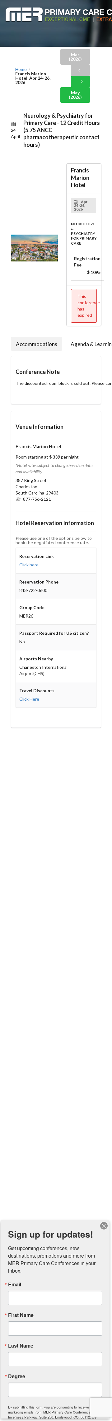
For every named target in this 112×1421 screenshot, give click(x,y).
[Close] (104, 1226)
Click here (29, 564)
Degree (16, 1376)
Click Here (29, 699)
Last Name (20, 1345)
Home (21, 69)
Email (14, 1284)
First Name (21, 1315)
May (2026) (75, 95)
